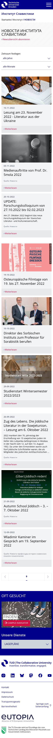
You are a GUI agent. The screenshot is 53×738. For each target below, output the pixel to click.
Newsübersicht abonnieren (16, 40)
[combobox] (26, 58)
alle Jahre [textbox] (7, 58)
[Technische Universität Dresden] (10, 5)
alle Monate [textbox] (9, 67)
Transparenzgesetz (10, 702)
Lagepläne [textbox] (12, 644)
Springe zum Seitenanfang (42, 705)
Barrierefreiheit (9, 707)
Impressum (7, 692)
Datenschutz (7, 697)
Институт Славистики (17, 14)
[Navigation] (49, 5)
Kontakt (5, 688)
